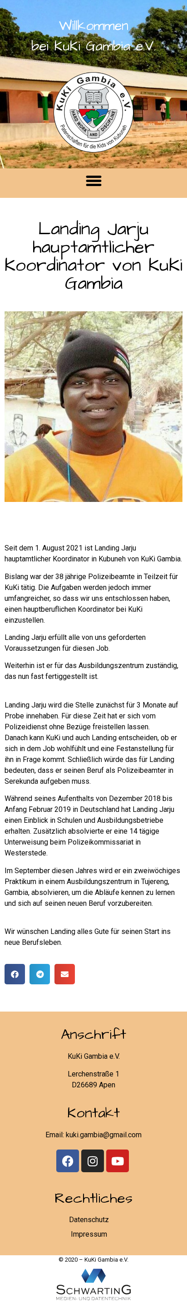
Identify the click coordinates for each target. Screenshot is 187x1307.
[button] (93, 181)
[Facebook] (67, 1161)
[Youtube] (117, 1161)
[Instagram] (92, 1161)
